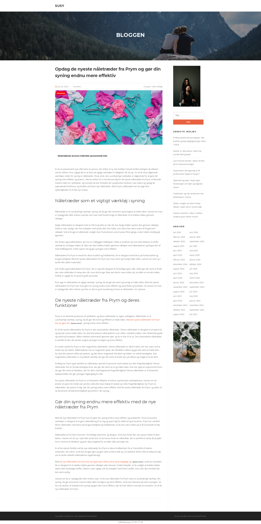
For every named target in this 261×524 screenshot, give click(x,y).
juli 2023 (193, 291)
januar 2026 (194, 237)
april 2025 (177, 255)
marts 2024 (194, 278)
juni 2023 (177, 296)
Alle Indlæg (157, 86)
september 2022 (196, 309)
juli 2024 (193, 268)
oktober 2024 (195, 264)
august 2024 (178, 268)
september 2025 (196, 241)
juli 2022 (193, 314)
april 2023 (177, 300)
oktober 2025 (179, 241)
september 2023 (196, 287)
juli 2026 (177, 232)
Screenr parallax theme (183, 516)
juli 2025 (193, 246)
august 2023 (178, 291)
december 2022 (180, 305)
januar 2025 (194, 259)
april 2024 (177, 278)
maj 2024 (193, 273)
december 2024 (180, 264)
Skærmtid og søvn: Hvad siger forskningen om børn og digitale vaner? (187, 184)
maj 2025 (193, 250)
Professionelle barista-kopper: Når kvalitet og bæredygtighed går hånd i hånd (189, 141)
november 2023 (180, 287)
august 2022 (178, 314)
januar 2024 (178, 282)
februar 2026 (179, 237)
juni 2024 (177, 273)
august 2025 (178, 246)
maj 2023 (193, 296)
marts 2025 (194, 255)
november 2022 (196, 305)
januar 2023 (194, 300)
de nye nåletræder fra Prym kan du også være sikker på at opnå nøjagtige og (95, 461)
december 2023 (196, 282)
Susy (59, 6)
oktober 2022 (179, 309)
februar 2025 (179, 259)
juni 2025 (177, 250)
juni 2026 (193, 232)
